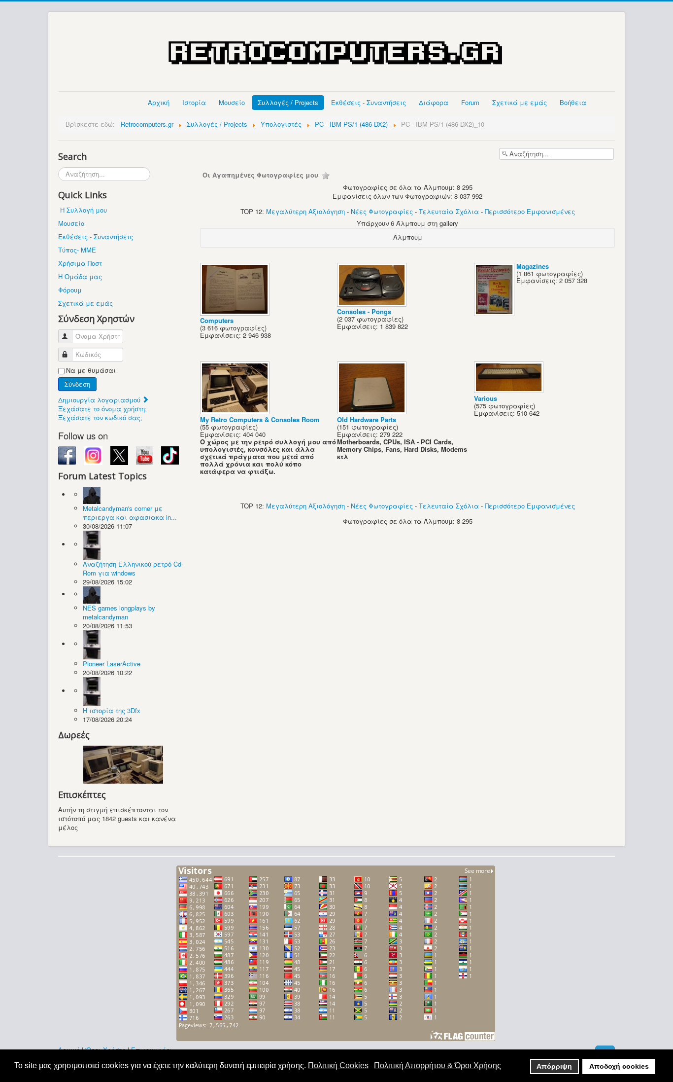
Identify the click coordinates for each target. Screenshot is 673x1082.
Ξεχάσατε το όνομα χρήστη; (102, 408)
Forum (470, 102)
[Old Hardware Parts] (372, 411)
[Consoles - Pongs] (372, 303)
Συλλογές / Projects (288, 102)
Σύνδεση (77, 384)
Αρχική (158, 102)
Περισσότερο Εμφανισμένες (530, 211)
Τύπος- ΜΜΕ (77, 249)
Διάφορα (433, 102)
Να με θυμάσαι (91, 370)
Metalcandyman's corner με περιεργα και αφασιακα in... (130, 513)
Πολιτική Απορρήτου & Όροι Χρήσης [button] (437, 1065)
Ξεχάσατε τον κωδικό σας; (100, 417)
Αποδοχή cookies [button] (619, 1066)
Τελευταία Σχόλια (449, 211)
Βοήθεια (573, 102)
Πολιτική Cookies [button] (338, 1065)
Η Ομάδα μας (80, 276)
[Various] (509, 390)
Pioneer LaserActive (111, 663)
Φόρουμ (70, 289)
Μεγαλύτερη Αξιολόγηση (305, 211)
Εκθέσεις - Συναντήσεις (368, 102)
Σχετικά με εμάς (519, 102)
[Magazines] (495, 313)
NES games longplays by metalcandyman (119, 612)
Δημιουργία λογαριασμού (100, 399)
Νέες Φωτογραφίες (382, 211)
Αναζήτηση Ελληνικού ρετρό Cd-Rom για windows (133, 568)
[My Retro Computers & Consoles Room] (235, 411)
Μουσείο (232, 102)
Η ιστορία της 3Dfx (111, 710)
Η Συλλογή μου (83, 210)
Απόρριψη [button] (554, 1066)
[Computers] (235, 312)
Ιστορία (194, 102)
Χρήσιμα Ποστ (80, 263)
